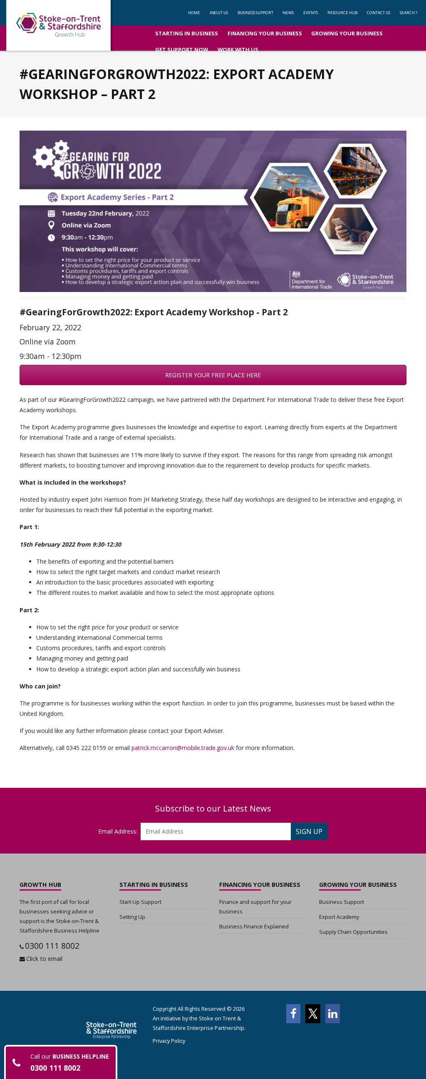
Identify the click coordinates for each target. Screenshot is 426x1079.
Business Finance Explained (254, 926)
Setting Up (132, 917)
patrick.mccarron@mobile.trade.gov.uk (182, 748)
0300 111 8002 (52, 945)
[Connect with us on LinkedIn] (332, 1013)
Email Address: (117, 831)
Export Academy (339, 917)
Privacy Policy (169, 1040)
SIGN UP (309, 831)
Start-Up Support (140, 902)
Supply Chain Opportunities (353, 931)
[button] (255, 12)
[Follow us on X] (312, 1013)
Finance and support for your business (255, 906)
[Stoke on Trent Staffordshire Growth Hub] (58, 25)
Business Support (341, 902)
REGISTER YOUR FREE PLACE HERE (213, 375)
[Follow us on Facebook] (293, 1013)
